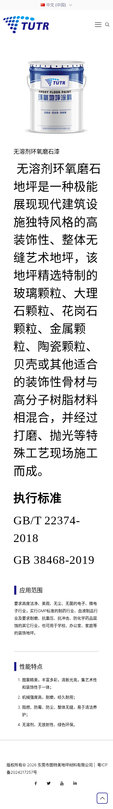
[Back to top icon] (102, 798)
